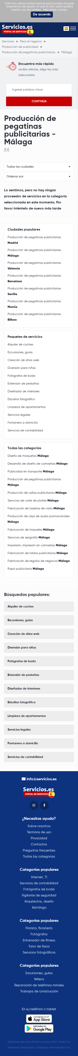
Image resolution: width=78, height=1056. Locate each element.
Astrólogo (39, 907)
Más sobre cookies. (55, 9)
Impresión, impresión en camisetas (37, 545)
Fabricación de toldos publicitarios (38, 553)
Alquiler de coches (20, 344)
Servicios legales (19, 414)
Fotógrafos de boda (21, 375)
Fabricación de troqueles (31, 529)
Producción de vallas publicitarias (37, 492)
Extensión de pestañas (23, 383)
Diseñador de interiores (23, 391)
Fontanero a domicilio (23, 422)
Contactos (39, 844)
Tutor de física (39, 946)
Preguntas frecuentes (39, 850)
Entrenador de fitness (39, 940)
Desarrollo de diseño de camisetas (38, 463)
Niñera (39, 979)
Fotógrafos (39, 934)
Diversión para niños (22, 368)
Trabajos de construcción (39, 991)
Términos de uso (39, 832)
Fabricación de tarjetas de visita (36, 508)
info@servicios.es (42, 779)
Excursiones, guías (20, 352)
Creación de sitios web (23, 360)
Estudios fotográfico (21, 399)
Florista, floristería (39, 928)
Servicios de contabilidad (25, 430)
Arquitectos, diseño (39, 901)
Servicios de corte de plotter (33, 500)
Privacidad (39, 838)
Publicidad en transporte (31, 471)
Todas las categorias (39, 856)
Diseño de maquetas (28, 455)
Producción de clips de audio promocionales (39, 519)
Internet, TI (39, 877)
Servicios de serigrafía (29, 537)
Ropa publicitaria (26, 568)
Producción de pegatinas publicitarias (34, 240)
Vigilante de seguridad (39, 895)
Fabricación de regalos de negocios (39, 561)
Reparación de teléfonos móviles (39, 985)
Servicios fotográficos (39, 952)
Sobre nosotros (39, 826)
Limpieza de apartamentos (27, 407)
